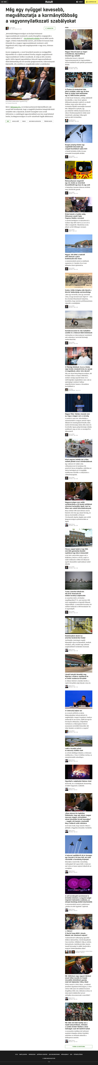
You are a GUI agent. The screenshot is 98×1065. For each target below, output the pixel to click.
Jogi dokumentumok (54, 1054)
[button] (8, 121)
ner (10, 29)
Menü (5, 1)
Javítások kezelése (42, 1054)
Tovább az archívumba (78, 1046)
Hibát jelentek (23, 1054)
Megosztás (50, 28)
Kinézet (81, 1)
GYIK (16, 1054)
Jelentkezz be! (92, 1)
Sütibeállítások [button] (78, 1054)
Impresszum (32, 1054)
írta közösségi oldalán (32, 38)
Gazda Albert (12, 27)
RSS (71, 1054)
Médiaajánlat (65, 1054)
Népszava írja (15, 107)
